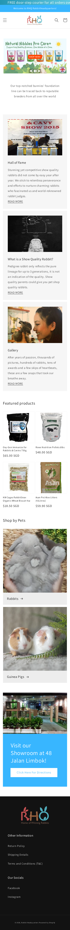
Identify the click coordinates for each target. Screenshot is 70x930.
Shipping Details (18, 854)
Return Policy (16, 846)
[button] (5, 20)
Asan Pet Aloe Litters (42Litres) (47, 499)
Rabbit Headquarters (29, 922)
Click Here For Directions (34, 772)
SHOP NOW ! (35, 57)
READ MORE (15, 201)
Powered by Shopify (47, 922)
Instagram (14, 897)
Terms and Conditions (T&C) (25, 863)
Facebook (14, 888)
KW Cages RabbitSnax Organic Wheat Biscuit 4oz (16, 499)
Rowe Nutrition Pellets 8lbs (50, 447)
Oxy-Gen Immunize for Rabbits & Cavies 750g (15, 449)
